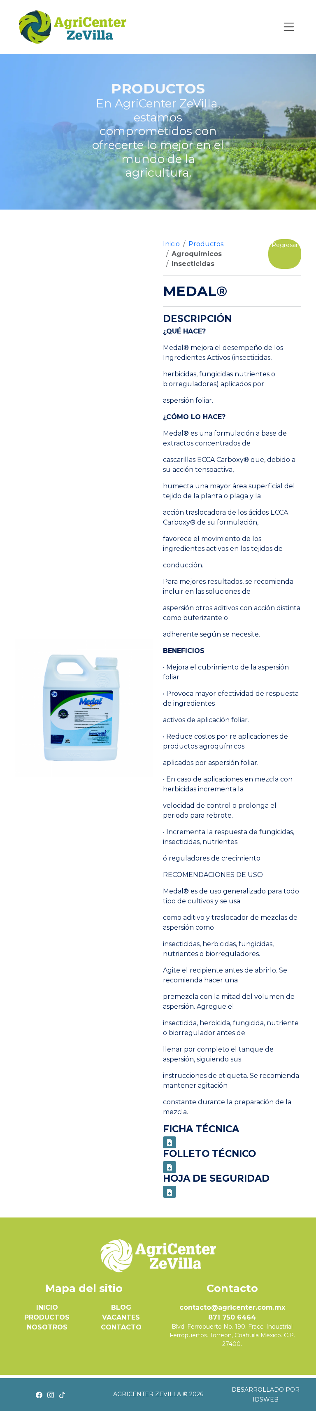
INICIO (47, 1307)
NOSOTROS (47, 1327)
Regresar (285, 245)
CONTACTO (121, 1327)
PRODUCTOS (47, 1317)
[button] (169, 1142)
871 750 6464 (232, 1317)
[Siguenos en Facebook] (39, 1394)
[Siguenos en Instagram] (50, 1394)
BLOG (121, 1307)
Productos (205, 244)
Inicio (171, 244)
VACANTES (121, 1317)
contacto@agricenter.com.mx (232, 1307)
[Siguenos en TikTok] (62, 1394)
